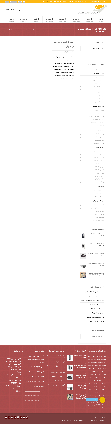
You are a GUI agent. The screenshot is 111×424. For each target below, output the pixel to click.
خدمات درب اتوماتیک (98, 106)
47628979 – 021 (91, 1)
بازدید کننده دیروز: (15, 367)
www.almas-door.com (32, 400)
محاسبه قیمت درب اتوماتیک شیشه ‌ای (94, 292)
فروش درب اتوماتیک (99, 143)
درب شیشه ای (100, 96)
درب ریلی (101, 90)
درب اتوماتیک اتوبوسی (98, 78)
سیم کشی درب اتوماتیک (97, 123)
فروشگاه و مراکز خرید (98, 220)
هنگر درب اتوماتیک (99, 179)
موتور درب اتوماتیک (99, 176)
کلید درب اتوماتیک (99, 170)
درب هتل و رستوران (99, 211)
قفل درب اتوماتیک (99, 167)
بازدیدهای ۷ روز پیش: (13, 369)
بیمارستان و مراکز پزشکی (97, 208)
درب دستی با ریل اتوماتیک (97, 305)
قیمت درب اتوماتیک (99, 194)
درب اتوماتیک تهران (99, 140)
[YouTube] (21, 2)
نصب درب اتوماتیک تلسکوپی (96, 321)
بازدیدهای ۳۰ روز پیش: (13, 375)
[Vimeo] (13, 2)
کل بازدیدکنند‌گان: (15, 388)
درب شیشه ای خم (99, 99)
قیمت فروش (101, 186)
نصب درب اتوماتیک (68, 52)
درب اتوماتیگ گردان (99, 84)
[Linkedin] (11, 2)
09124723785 (101, 1)
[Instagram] (16, 2)
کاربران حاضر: (16, 356)
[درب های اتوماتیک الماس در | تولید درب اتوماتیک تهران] (93, 13)
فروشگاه (84, 1)
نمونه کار (23, 20)
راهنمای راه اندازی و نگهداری (96, 116)
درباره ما (95, 417)
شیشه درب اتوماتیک (99, 158)
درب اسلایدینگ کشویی (98, 87)
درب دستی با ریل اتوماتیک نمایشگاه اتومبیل (92, 300)
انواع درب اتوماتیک (99, 73)
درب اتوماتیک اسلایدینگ (97, 313)
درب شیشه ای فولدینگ (98, 102)
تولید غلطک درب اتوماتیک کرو (96, 309)
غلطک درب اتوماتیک (99, 161)
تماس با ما (77, 1)
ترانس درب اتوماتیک (99, 152)
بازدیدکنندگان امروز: (14, 361)
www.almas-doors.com (32, 391)
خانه (101, 20)
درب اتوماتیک (100, 130)
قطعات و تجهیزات (99, 147)
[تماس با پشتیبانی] (102, 400)
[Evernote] (19, 2)
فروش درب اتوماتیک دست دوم (96, 296)
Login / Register (67, 1)
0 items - (54, 1)
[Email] (6, 2)
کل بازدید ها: (16, 386)
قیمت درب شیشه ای (99, 197)
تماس (11, 20)
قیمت (36, 20)
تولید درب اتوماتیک (99, 134)
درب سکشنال (100, 93)
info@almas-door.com (33, 381)
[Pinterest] (8, 2)
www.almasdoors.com (32, 396)
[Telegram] (24, 2)
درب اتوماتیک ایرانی (99, 137)
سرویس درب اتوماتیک (98, 120)
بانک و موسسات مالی (98, 205)
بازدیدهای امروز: (15, 358)
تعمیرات (76, 20)
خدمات (89, 20)
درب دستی (101, 113)
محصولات (49, 20)
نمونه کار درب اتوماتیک (98, 201)
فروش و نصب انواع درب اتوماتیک (95, 317)
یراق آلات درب (100, 182)
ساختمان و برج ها (99, 214)
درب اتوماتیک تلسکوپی (98, 81)
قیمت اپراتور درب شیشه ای (97, 191)
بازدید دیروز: (17, 364)
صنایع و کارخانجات (99, 217)
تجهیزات (62, 20)
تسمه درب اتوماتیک (99, 155)
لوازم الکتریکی (100, 173)
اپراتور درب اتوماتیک (99, 69)
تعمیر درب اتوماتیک (99, 110)
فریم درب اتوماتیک (99, 164)
